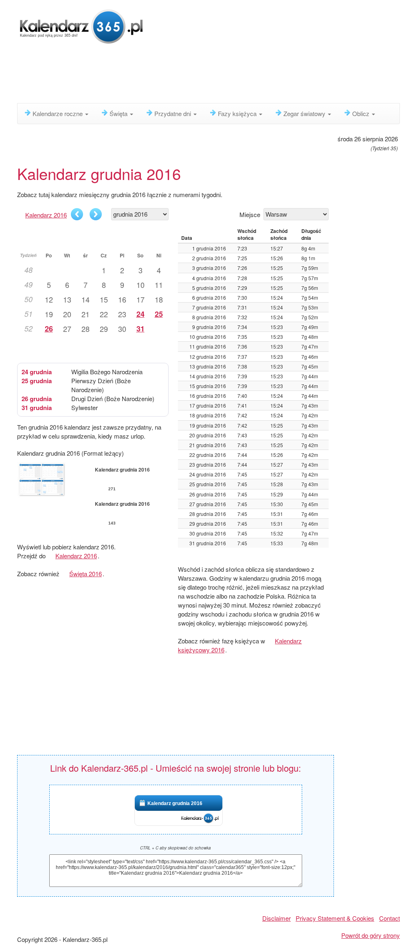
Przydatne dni (173, 113)
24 (140, 314)
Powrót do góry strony (370, 935)
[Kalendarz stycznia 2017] (96, 214)
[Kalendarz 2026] (81, 25)
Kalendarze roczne (58, 113)
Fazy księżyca (238, 113)
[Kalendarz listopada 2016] (77, 214)
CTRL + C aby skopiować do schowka (175, 848)
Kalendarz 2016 (46, 215)
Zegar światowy (305, 113)
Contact (389, 918)
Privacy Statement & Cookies (335, 918)
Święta (119, 113)
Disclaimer (276, 918)
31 (140, 328)
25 (159, 314)
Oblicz (361, 113)
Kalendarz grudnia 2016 (174, 803)
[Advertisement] (214, 75)
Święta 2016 (85, 573)
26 (49, 328)
